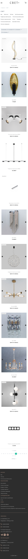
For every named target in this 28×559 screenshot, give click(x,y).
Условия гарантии (4, 489)
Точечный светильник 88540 (14, 134)
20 (24, 453)
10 (3, 453)
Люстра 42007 (14, 375)
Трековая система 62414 (14, 203)
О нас (2, 500)
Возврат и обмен (4, 487)
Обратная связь (4, 493)
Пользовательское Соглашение (7, 506)
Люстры (2, 476)
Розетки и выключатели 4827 (14, 443)
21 (26, 453)
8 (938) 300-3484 (6, 548)
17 (18, 453)
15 (13, 453)
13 (9, 453)
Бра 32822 (14, 237)
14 (11, 453)
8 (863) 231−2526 (6, 545)
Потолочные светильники (6, 478)
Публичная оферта (5, 504)
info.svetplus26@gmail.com (6, 531)
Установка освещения (5, 491)
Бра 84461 (14, 100)
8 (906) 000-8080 (6, 524)
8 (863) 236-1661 (6, 550)
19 (22, 453)
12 (7, 453)
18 (20, 453)
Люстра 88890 (14, 306)
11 (5, 453)
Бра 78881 (14, 340)
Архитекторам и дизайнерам (7, 497)
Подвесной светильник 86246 (14, 272)
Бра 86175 (14, 409)
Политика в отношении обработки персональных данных (13, 508)
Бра (1, 474)
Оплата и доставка (4, 485)
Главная (3, 7)
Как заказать (3, 483)
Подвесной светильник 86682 (14, 168)
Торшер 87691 (14, 65)
